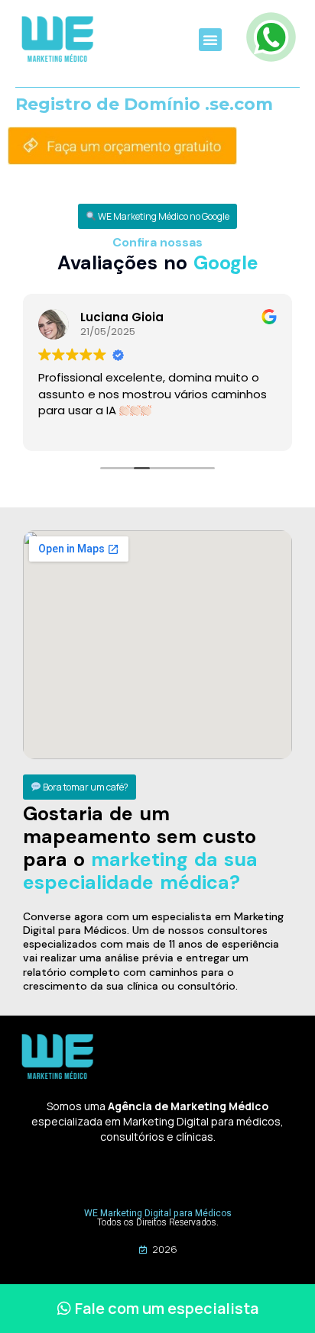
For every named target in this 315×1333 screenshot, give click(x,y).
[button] (210, 39)
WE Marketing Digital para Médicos (158, 1213)
